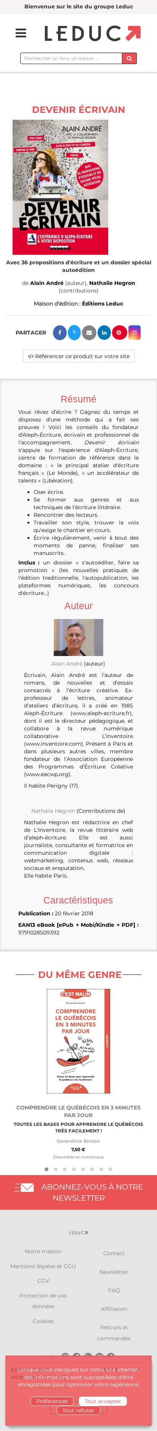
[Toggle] (16, 33)
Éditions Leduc (102, 303)
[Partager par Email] (89, 332)
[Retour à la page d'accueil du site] (91, 34)
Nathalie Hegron (112, 283)
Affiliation (114, 1309)
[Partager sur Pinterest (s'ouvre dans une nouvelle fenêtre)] (119, 332)
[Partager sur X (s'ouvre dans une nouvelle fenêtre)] (74, 332)
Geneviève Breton (78, 1141)
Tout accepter (103, 1401)
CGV (43, 1280)
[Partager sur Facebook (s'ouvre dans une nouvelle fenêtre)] (60, 332)
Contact (114, 1253)
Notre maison (43, 1251)
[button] (60, 187)
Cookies (43, 1321)
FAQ (114, 1290)
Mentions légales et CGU (43, 1266)
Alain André (47, 283)
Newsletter (113, 1272)
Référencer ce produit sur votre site (82, 356)
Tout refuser (78, 1410)
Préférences (52, 1401)
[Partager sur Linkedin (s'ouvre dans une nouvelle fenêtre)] (104, 332)
